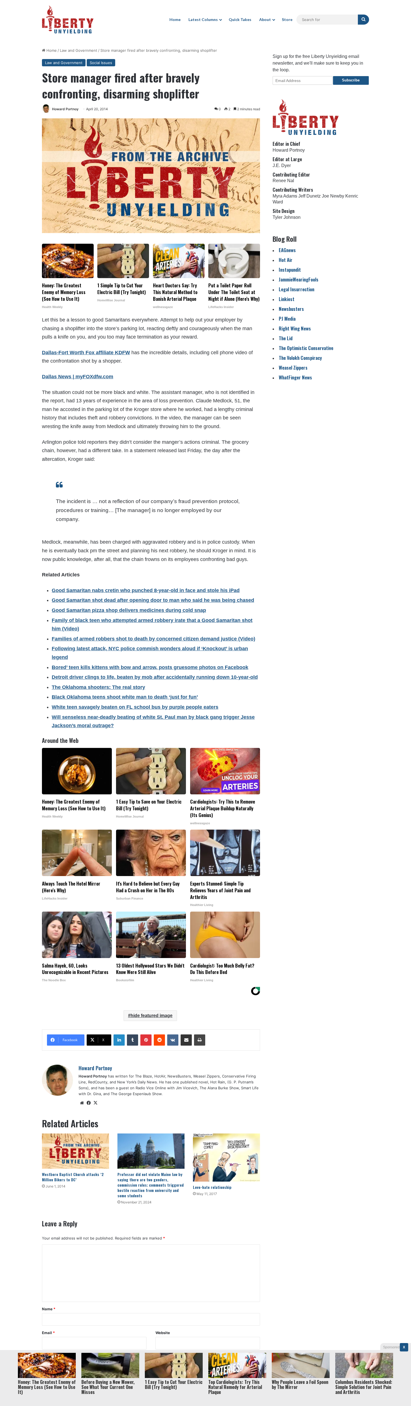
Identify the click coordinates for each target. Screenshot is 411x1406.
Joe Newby (333, 196)
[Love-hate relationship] (226, 1157)
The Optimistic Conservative (306, 347)
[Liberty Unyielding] (68, 20)
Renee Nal (283, 180)
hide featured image (152, 1015)
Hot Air (285, 259)
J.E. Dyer (282, 165)
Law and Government (78, 50)
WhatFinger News (295, 377)
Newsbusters (291, 308)
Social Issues (101, 62)
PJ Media (287, 318)
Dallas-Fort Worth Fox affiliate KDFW (86, 352)
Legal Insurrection (296, 289)
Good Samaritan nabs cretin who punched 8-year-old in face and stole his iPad (146, 590)
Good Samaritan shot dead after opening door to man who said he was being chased (153, 600)
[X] (95, 1103)
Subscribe (351, 80)
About (265, 19)
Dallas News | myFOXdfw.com (77, 376)
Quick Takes (240, 19)
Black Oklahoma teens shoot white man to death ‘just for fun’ (125, 697)
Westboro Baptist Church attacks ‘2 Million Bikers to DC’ (73, 1176)
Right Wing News (295, 328)
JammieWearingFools (298, 279)
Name (48, 1309)
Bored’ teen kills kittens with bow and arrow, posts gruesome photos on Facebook (150, 667)
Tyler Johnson (287, 217)
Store (287, 19)
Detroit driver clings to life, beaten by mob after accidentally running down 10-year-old (155, 677)
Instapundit (290, 269)
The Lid (285, 338)
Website (162, 1332)
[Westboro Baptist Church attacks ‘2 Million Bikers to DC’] (75, 1151)
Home (175, 19)
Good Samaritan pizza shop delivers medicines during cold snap (129, 610)
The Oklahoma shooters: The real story (98, 687)
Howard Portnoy (65, 109)
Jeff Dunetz (309, 196)
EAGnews (287, 250)
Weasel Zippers (293, 367)
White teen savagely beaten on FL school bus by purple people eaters (135, 707)
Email (48, 1332)
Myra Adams (285, 196)
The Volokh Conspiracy (300, 357)
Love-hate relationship (212, 1187)
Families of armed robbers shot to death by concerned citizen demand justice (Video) (153, 639)
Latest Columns (203, 19)
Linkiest (286, 298)
